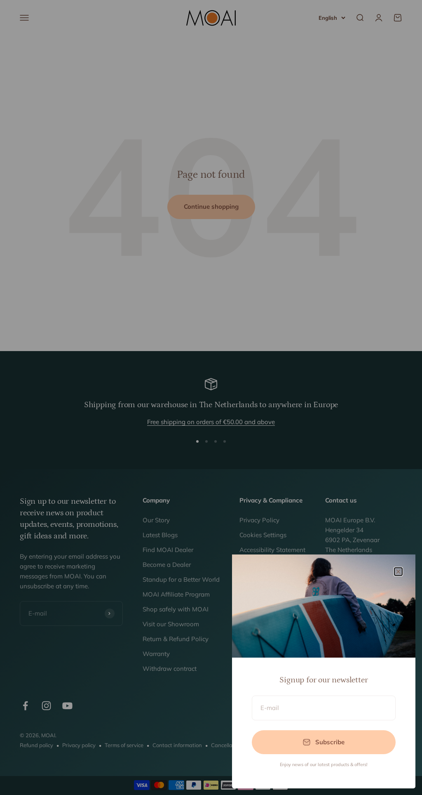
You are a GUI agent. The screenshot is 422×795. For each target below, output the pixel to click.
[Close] (398, 572)
